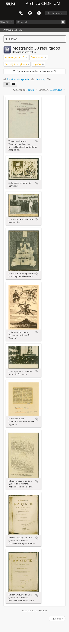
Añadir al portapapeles (37, 141)
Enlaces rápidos (38, 13)
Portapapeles (21, 13)
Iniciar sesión (55, 13)
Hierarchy (40, 79)
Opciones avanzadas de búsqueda (35, 71)
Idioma (29, 13)
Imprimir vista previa (18, 79)
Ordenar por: (20, 89)
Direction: (44, 89)
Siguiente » (57, 618)
